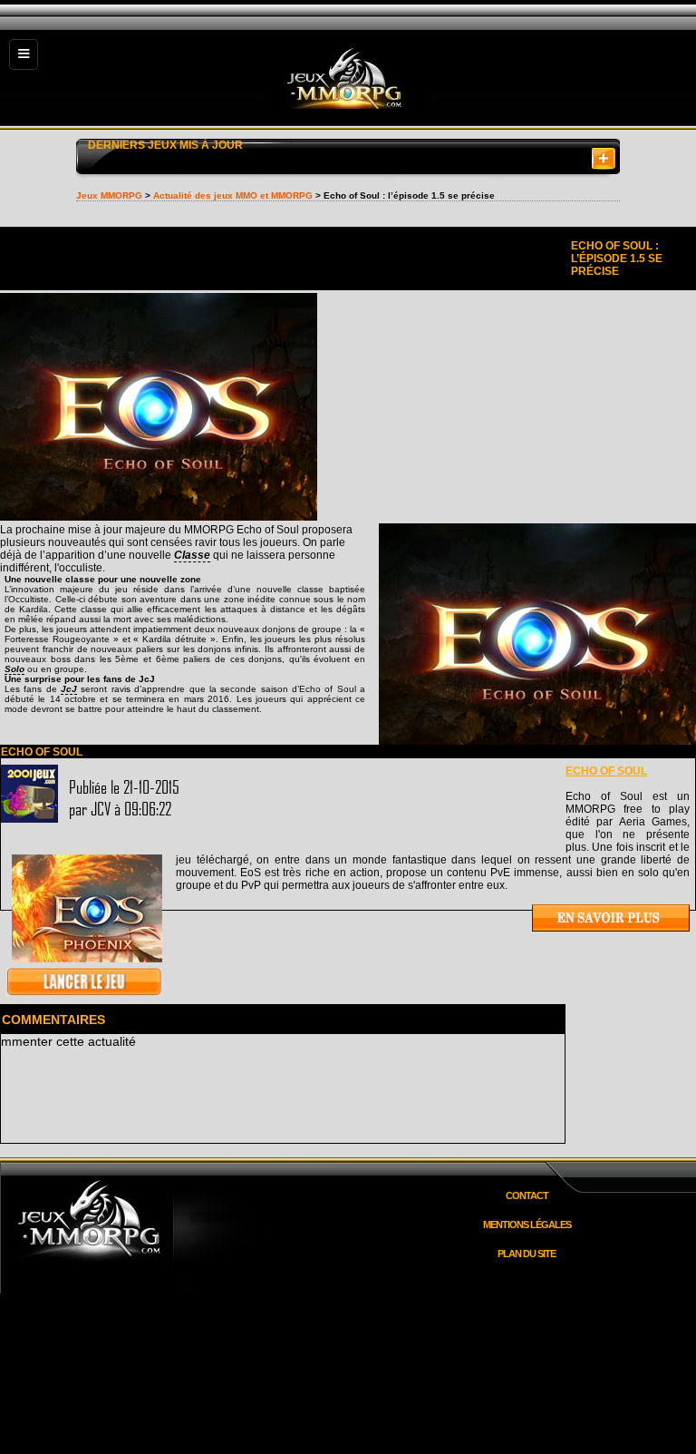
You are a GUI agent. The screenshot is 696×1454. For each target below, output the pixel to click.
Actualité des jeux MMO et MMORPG (233, 195)
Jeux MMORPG (109, 195)
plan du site (527, 1253)
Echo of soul (606, 771)
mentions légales (527, 1224)
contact (527, 1195)
